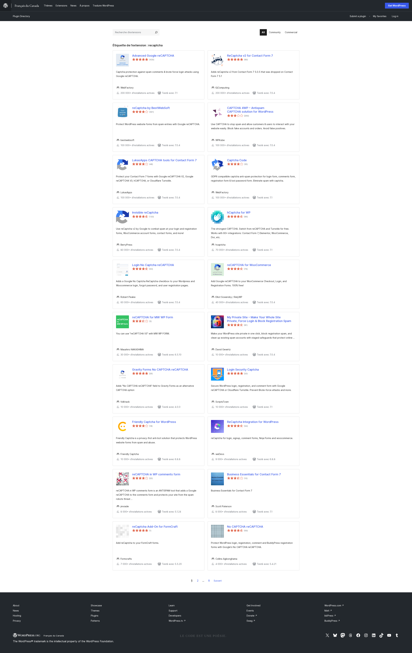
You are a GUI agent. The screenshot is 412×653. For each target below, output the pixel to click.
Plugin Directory (21, 16)
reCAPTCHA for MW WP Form (152, 317)
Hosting (17, 615)
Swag (251, 620)
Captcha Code (237, 160)
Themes (95, 610)
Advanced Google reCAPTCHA (153, 55)
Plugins (94, 615)
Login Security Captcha (243, 369)
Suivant (218, 580)
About (16, 605)
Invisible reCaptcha (145, 212)
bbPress (330, 615)
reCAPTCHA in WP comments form (156, 474)
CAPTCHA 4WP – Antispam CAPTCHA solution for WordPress (250, 109)
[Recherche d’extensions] (156, 32)
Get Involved (253, 605)
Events (250, 610)
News (16, 610)
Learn (172, 605)
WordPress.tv (177, 620)
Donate (252, 615)
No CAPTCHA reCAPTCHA (245, 526)
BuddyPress (332, 620)
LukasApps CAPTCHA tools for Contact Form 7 (164, 160)
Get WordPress (397, 5)
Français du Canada (54, 635)
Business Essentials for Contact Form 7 (254, 474)
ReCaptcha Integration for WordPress (253, 422)
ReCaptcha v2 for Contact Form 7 (250, 55)
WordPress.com (334, 605)
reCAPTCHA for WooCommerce (249, 265)
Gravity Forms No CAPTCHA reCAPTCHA (160, 369)
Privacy (17, 620)
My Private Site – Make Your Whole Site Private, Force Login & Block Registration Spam (259, 319)
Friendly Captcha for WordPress (154, 422)
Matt (328, 610)
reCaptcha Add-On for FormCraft (155, 526)
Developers (175, 615)
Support (173, 610)
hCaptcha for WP (238, 212)
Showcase (96, 605)
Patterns (95, 620)
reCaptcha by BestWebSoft (151, 108)
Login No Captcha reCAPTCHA (153, 265)
